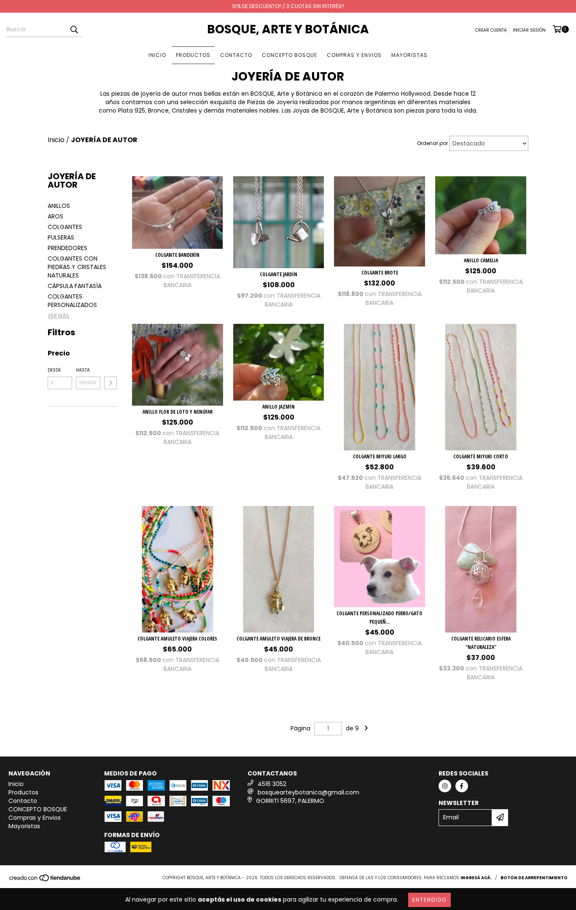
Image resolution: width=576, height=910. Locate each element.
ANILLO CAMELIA (481, 260)
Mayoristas (409, 55)
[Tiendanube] (45, 880)
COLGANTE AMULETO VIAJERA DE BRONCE (278, 638)
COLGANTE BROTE (379, 272)
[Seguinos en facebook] (461, 786)
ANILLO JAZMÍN (278, 406)
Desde (54, 370)
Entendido (429, 899)
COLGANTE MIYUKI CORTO (480, 456)
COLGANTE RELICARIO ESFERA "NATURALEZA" (481, 643)
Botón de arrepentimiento (534, 878)
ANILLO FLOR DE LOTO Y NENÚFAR (178, 411)
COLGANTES (65, 227)
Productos (193, 55)
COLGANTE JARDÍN (278, 274)
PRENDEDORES (67, 248)
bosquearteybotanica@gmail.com (308, 792)
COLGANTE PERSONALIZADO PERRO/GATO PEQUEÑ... (379, 617)
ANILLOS (59, 206)
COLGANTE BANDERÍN (177, 254)
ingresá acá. (476, 878)
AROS (55, 216)
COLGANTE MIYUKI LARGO (379, 456)
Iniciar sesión (529, 30)
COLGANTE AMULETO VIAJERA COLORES (177, 638)
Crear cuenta (491, 30)
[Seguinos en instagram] (445, 786)
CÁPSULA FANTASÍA (75, 286)
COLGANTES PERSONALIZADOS (72, 300)
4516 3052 (272, 784)
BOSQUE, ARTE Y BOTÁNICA (288, 29)
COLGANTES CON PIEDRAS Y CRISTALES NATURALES (77, 267)
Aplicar (110, 383)
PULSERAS (61, 237)
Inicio (157, 55)
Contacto (236, 55)
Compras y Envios (354, 55)
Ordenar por (432, 143)
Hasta (83, 370)
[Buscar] (73, 29)
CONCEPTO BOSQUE (289, 55)
